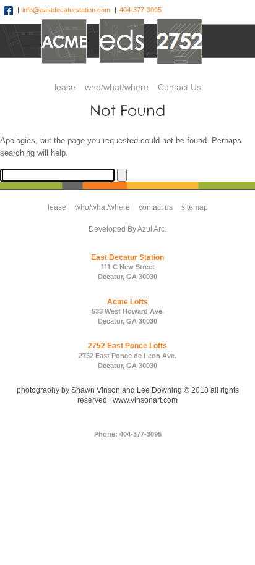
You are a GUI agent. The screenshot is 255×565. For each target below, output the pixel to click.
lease (57, 207)
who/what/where (102, 207)
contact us (156, 207)
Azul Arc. (151, 229)
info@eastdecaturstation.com (67, 10)
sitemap (194, 207)
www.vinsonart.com (145, 400)
